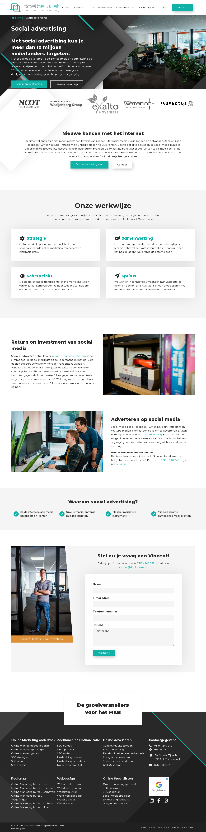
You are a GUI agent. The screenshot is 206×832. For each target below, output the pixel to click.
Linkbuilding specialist (116, 799)
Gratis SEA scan (112, 764)
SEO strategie (19, 757)
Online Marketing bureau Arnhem (32, 803)
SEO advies (63, 753)
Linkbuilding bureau (69, 757)
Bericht (98, 625)
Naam (97, 584)
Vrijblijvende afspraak (29, 83)
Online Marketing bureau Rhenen (32, 788)
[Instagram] (166, 801)
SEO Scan (183, 7)
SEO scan (17, 761)
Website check (66, 799)
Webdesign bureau (69, 788)
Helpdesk (160, 749)
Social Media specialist (116, 795)
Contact (163, 7)
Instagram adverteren (116, 757)
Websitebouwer (67, 791)
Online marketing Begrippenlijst (30, 745)
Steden (144, 827)
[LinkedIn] (152, 801)
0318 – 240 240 (163, 745)
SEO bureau (64, 745)
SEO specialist (65, 749)
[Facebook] (159, 801)
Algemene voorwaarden (169, 827)
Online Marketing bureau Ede (29, 784)
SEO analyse (18, 764)
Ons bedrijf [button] (144, 7)
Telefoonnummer (105, 611)
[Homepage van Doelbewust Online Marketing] (34, 7)
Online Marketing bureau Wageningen (26, 797)
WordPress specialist (69, 795)
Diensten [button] (79, 7)
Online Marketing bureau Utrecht (31, 807)
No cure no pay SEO (69, 764)
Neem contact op (67, 84)
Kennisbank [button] (123, 7)
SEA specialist (111, 791)
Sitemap (152, 827)
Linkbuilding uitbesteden (72, 761)
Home (66, 7)
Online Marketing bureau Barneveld (33, 791)
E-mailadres (101, 598)
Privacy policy (188, 827)
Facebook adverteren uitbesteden (124, 753)
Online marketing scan (89, 164)
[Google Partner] (171, 786)
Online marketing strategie (27, 749)
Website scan (65, 803)
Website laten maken (70, 784)
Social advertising (113, 749)
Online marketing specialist (119, 784)
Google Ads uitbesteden (118, 745)
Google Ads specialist (116, 803)
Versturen (104, 652)
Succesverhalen (102, 7)
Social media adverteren (118, 761)
